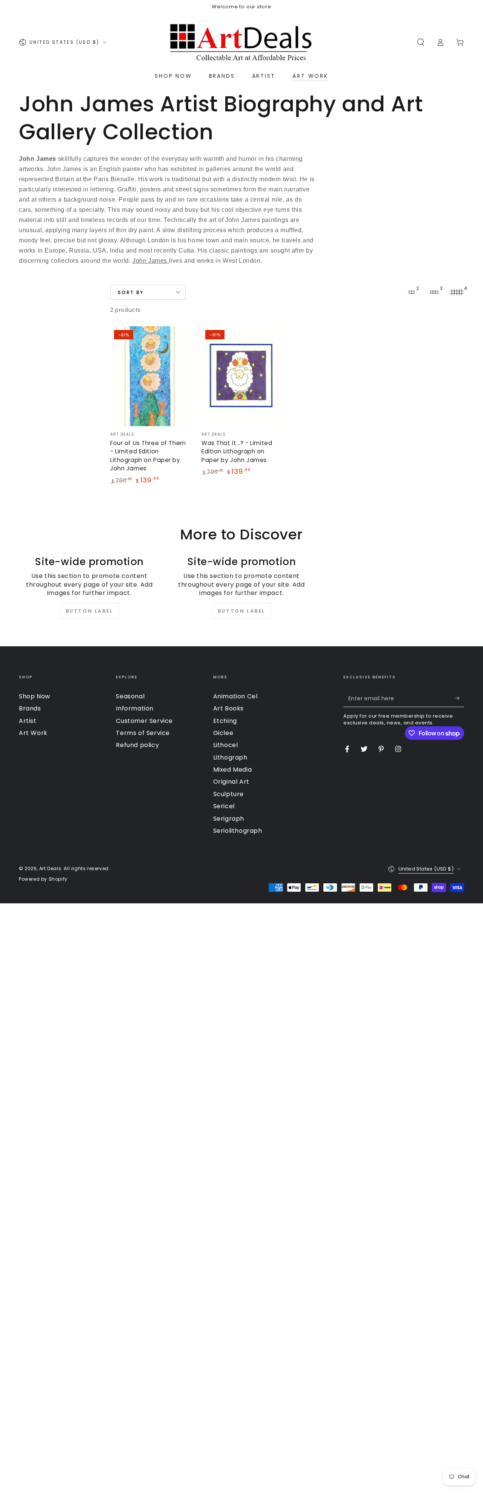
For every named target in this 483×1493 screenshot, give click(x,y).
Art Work (33, 733)
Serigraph (228, 818)
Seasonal (130, 696)
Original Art (231, 781)
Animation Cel (235, 696)
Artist (28, 720)
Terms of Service (143, 733)
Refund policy (137, 745)
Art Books (228, 708)
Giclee (223, 733)
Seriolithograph (237, 830)
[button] (421, 42)
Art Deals (50, 868)
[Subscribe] (459, 698)
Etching (225, 720)
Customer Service (144, 720)
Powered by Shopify (43, 879)
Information (135, 708)
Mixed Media (232, 769)
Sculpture (228, 794)
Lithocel (225, 745)
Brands (30, 708)
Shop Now (34, 696)
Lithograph (230, 757)
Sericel (224, 806)
